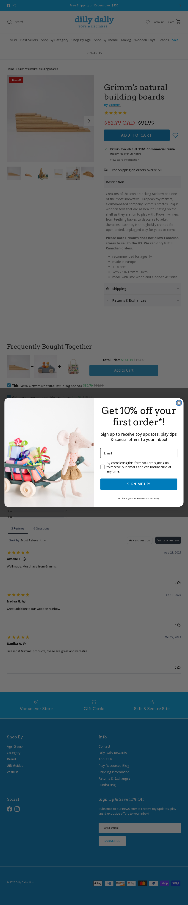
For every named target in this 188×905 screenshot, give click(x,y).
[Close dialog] (179, 403)
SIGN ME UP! (138, 484)
